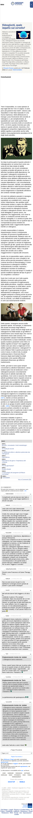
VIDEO (24, 775)
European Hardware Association (24, 806)
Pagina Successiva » (17, 756)
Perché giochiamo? (8, 465)
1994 (7, 406)
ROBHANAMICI (9, 493)
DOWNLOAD (4, 775)
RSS (11, 813)
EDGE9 (10, 775)
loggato (15, 763)
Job (20, 813)
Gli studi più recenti (8, 448)
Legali (11, 809)
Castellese (8, 677)
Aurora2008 (9, 702)
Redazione (24, 811)
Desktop (11, 782)
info (25, 490)
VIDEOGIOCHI (18, 773)
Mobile (22, 782)
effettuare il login (9, 759)
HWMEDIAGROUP (16, 777)
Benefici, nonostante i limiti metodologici (14, 445)
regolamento (24, 766)
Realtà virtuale (6, 469)
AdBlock (16, 811)
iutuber (7, 615)
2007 (2, 398)
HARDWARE (11, 773)
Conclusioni (6, 477)
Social (16, 813)
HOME (4, 773)
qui (22, 770)
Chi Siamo (4, 809)
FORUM (29, 775)
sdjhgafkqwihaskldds (11, 569)
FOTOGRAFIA (17, 775)
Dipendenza (6, 457)
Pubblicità (9, 811)
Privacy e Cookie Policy (22, 809)
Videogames (17, 70)
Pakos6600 (8, 532)
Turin (7, 653)
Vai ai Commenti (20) (24, 479)
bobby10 (8, 505)
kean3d (7, 590)
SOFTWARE (27, 773)
